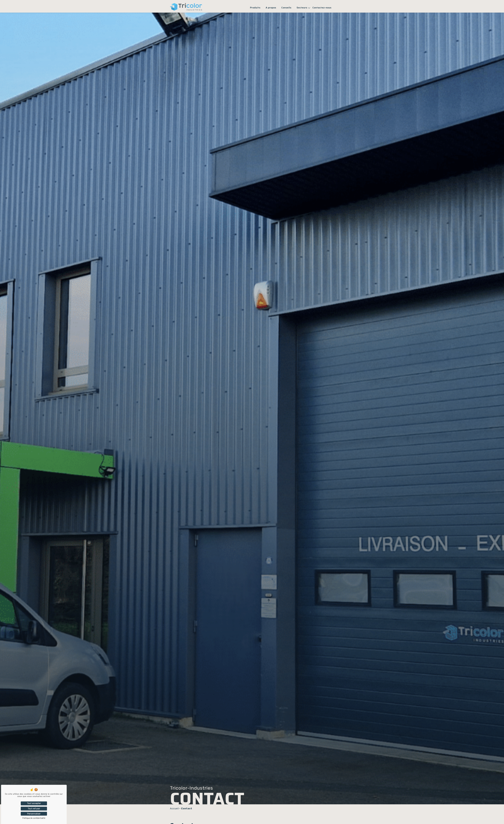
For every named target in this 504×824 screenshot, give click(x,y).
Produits (255, 7)
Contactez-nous (322, 7)
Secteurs (302, 7)
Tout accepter (34, 803)
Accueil (174, 808)
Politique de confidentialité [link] (33, 818)
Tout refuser (34, 808)
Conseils (286, 7)
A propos (271, 7)
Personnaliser (34, 813)
